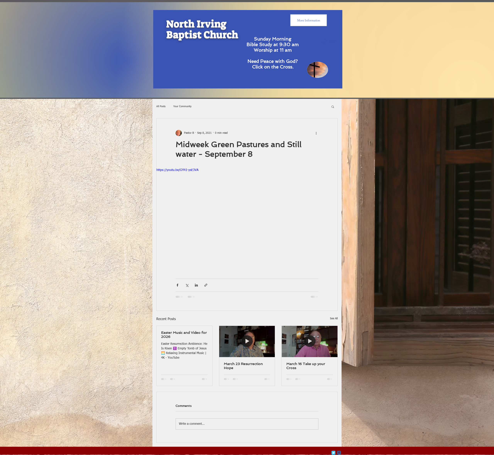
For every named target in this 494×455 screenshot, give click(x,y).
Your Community (182, 106)
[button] (333, 106)
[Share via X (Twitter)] (187, 285)
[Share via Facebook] (177, 285)
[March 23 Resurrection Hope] (247, 341)
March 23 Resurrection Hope (243, 366)
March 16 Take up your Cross (305, 366)
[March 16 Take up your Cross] (310, 341)
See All (334, 318)
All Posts (161, 106)
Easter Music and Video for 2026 (184, 335)
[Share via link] (206, 285)
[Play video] (247, 219)
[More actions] (316, 133)
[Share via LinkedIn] (196, 285)
